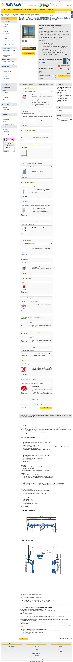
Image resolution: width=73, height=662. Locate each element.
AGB (36, 651)
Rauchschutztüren (6, 48)
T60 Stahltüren (6, 26)
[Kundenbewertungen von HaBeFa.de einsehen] (9, 145)
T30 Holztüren (6, 31)
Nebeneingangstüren (7, 134)
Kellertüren (5, 76)
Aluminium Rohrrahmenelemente (7, 81)
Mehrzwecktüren (6, 66)
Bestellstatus (12, 646)
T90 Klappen (5, 97)
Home (2, 14)
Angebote (5, 107)
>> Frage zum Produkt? (28, 53)
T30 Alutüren (5, 36)
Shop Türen (7, 14)
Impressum (36, 655)
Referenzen (60, 649)
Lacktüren (5, 117)
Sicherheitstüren (6, 59)
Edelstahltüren (6, 78)
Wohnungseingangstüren (8, 124)
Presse (60, 651)
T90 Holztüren (6, 33)
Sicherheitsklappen (7, 102)
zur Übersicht (23, 639)
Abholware (5, 112)
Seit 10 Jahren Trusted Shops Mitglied (54, 1)
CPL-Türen (5, 121)
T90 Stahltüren (6, 29)
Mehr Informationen (24, 101)
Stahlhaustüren (6, 131)
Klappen (4, 90)
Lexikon (61, 646)
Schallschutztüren (6, 73)
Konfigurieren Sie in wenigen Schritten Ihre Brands (29, 14)
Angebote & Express (7, 104)
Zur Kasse (68, 5)
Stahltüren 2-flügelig (7, 71)
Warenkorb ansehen (58, 6)
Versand (50, 404)
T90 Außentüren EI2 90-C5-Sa (8, 45)
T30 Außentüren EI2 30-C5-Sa (8, 41)
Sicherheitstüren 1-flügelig (8, 61)
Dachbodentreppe (6, 84)
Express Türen (6, 109)
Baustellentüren (6, 87)
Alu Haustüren (6, 129)
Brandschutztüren (14, 14)
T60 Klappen (5, 95)
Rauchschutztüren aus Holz (8, 53)
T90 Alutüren (5, 38)
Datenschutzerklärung (36, 653)
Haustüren (4, 126)
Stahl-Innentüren (6, 119)
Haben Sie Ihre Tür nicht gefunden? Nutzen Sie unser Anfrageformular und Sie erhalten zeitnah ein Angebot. (50, 61)
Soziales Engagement (66, 1)
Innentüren (5, 114)
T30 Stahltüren (6, 24)
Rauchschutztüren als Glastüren (7, 56)
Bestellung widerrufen (12, 648)
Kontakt (36, 648)
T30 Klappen (5, 92)
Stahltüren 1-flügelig (7, 69)
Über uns (36, 646)
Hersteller (61, 648)
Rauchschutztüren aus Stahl (9, 50)
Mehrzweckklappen (7, 99)
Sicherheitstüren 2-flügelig (8, 64)
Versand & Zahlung (61, 101)
